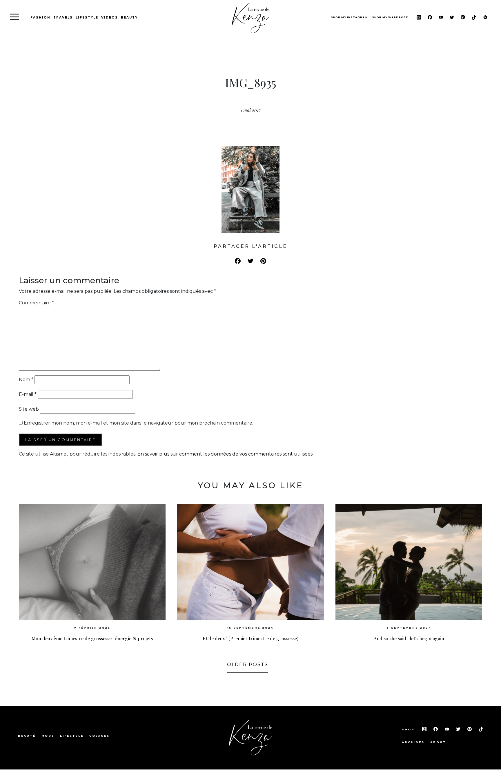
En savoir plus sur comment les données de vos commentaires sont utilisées (225, 454)
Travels (63, 17)
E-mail (28, 394)
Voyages (99, 735)
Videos (109, 17)
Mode (47, 735)
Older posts (247, 664)
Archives (413, 742)
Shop (409, 729)
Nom (26, 379)
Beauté (27, 735)
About (438, 742)
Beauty (129, 17)
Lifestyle (87, 17)
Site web (29, 409)
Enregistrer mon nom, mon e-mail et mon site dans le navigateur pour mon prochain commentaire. (138, 423)
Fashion (40, 17)
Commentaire (36, 303)
